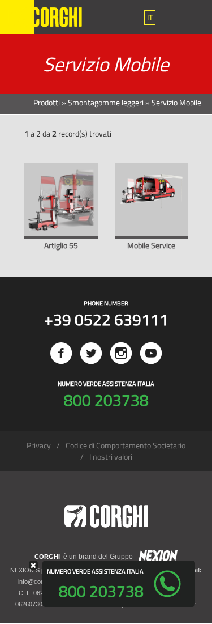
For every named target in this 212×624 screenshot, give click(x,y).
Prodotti (46, 102)
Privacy (39, 445)
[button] (149, 17)
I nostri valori (110, 456)
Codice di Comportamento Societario (125, 445)
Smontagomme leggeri (106, 102)
